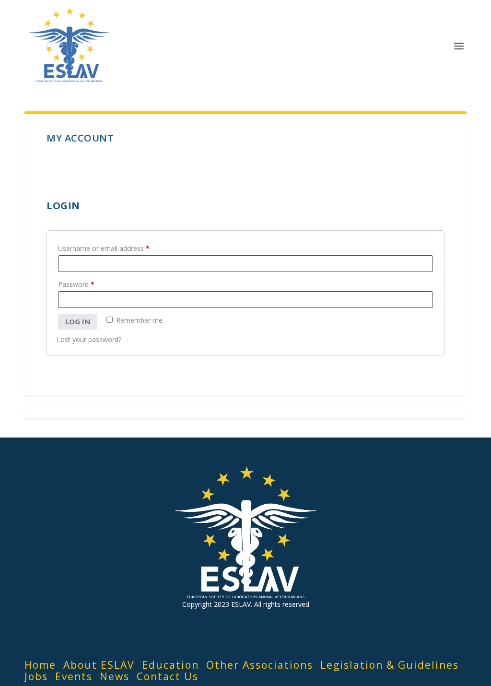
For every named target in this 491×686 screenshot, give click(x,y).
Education (170, 665)
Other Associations (259, 665)
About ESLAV (99, 665)
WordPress (168, 654)
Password (89, 284)
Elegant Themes (86, 654)
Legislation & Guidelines (389, 665)
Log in (77, 321)
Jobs (36, 676)
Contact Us (168, 676)
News (114, 676)
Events (74, 676)
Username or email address (117, 248)
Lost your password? (89, 339)
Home (40, 665)
